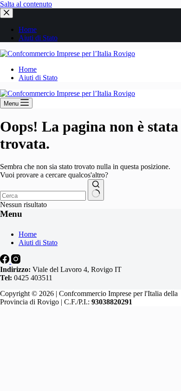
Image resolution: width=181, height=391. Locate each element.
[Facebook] (5, 261)
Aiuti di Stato (38, 78)
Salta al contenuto (26, 4)
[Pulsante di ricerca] (96, 190)
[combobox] (43, 196)
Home (28, 69)
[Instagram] (15, 261)
